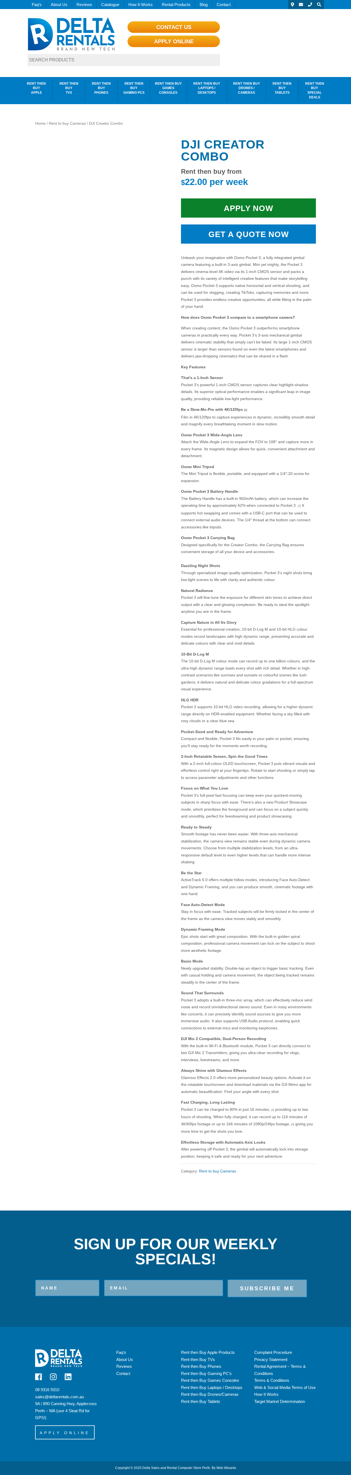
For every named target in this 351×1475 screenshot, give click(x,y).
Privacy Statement (270, 1359)
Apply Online (174, 41)
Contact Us (173, 27)
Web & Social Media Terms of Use (285, 1387)
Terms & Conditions (271, 1380)
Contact (224, 4)
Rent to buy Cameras (67, 123)
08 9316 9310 (47, 1389)
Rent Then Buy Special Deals (314, 90)
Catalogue (110, 4)
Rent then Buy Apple (36, 88)
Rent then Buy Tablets (282, 88)
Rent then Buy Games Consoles (168, 88)
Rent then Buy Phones (101, 88)
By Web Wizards (224, 1468)
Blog (204, 4)
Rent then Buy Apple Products (208, 1352)
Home (40, 123)
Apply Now (248, 208)
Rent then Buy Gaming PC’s (206, 1373)
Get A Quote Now (248, 234)
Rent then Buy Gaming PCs (134, 88)
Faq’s (37, 4)
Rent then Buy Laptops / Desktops (206, 88)
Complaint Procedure (273, 1352)
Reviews (84, 4)
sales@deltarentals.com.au (59, 1396)
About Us (59, 4)
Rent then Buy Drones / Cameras (246, 88)
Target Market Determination (279, 1401)
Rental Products (176, 4)
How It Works (140, 4)
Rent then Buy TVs (69, 88)
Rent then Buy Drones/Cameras (210, 1394)
